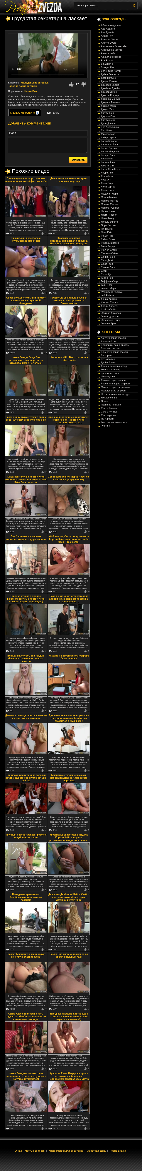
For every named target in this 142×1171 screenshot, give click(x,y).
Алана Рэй (107, 35)
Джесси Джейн (109, 92)
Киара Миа (107, 158)
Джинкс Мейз (108, 106)
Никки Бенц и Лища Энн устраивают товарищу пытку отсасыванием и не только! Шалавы (26, 361)
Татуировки (107, 418)
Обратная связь (96, 1150)
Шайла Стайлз (109, 309)
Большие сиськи (110, 348)
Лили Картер (108, 186)
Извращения (108, 376)
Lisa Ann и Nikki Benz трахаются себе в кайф (69, 359)
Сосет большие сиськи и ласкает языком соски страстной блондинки (26, 300)
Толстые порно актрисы (22, 86)
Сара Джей (107, 260)
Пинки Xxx (107, 228)
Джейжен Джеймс (111, 88)
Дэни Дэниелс (109, 123)
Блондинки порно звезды (115, 345)
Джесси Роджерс (110, 95)
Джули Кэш (107, 113)
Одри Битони (108, 225)
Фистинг (105, 425)
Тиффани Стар (109, 281)
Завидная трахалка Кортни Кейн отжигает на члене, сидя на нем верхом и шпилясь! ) (69, 1016)
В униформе (108, 359)
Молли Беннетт (109, 197)
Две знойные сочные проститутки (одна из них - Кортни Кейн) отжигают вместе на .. (68, 420)
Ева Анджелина (110, 127)
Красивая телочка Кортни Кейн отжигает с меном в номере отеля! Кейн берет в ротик (26, 479)
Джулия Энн (108, 120)
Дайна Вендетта (110, 74)
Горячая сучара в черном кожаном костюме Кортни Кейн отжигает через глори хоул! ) (26, 599)
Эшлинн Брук (108, 323)
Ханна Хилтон (109, 299)
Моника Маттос (109, 200)
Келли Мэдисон (110, 151)
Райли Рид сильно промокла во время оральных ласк (69, 955)
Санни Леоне (108, 256)
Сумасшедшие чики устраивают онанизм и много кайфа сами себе (26, 180)
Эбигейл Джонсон (111, 313)
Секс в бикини (109, 408)
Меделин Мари (109, 193)
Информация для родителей (66, 1150)
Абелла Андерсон (111, 25)
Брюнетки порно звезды (114, 352)
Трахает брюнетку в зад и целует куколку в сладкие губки (25, 955)
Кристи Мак (107, 165)
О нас (18, 1150)
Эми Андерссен (110, 316)
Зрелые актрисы (110, 373)
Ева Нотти (106, 130)
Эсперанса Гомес (110, 320)
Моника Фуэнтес (110, 207)
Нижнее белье (109, 397)
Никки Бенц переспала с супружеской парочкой (25, 239)
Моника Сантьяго (110, 204)
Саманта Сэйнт (109, 253)
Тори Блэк (106, 285)
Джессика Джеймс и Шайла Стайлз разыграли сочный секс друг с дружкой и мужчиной (68, 897)
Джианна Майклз (110, 99)
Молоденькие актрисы (34, 82)
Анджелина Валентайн (113, 46)
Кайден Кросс (108, 137)
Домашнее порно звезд (114, 366)
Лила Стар (107, 183)
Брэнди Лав (107, 67)
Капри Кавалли (109, 141)
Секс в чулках (109, 411)
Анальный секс (109, 341)
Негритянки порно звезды (115, 394)
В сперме (106, 355)
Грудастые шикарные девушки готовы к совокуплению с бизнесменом (68, 300)
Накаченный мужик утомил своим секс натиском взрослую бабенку (26, 418)
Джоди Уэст (107, 109)
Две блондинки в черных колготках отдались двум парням (26, 538)
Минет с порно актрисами (115, 387)
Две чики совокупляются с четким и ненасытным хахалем (26, 717)
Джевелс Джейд (110, 84)
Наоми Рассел (109, 214)
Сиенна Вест (108, 267)
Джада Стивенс (109, 81)
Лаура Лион (107, 172)
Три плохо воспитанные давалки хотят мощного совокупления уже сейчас (26, 778)
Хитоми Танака (109, 302)
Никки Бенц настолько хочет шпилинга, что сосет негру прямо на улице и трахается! (26, 1076)
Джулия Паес (108, 116)
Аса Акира (107, 60)
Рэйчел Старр (109, 249)
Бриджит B (107, 63)
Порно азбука (117, 1150)
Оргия (104, 401)
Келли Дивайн (109, 148)
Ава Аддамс (108, 28)
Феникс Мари (108, 288)
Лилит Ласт (107, 190)
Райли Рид (107, 235)
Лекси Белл (107, 176)
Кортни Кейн (108, 162)
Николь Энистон (110, 221)
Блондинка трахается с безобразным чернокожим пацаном (26, 897)
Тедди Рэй (107, 278)
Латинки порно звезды (113, 380)
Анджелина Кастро (111, 49)
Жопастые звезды (111, 369)
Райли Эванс (108, 239)
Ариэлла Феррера (111, 56)
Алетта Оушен (109, 42)
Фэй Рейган (107, 295)
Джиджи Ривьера (110, 102)
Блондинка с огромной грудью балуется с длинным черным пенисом (25, 658)
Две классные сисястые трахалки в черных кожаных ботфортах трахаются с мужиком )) (69, 718)
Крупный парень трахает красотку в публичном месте (26, 836)
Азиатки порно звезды (113, 338)
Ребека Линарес (110, 242)
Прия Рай (106, 232)
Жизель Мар (108, 134)
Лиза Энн (106, 179)
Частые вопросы (35, 1150)
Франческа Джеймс (112, 292)
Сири (103, 271)
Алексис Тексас (110, 39)
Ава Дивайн (107, 32)
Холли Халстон (109, 306)
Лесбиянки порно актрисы (115, 383)
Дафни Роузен (109, 77)
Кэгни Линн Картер (111, 169)
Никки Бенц (31, 91)
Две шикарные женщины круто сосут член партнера (68, 180)
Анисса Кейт (108, 53)
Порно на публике (111, 404)
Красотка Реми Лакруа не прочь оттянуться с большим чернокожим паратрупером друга (69, 1076)
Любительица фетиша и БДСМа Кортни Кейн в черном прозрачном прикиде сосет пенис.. (69, 837)
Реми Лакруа (108, 246)
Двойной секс (108, 362)
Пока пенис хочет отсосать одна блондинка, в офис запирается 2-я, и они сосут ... (69, 599)
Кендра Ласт (108, 155)
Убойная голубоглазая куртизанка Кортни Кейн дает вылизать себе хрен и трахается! (69, 539)
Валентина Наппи (111, 70)
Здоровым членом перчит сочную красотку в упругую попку (68, 478)
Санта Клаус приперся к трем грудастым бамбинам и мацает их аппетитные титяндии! (26, 1016)
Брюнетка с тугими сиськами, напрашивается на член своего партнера (68, 778)
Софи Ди (106, 274)
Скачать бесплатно (23, 112)
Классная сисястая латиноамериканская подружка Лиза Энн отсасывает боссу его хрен (68, 242)
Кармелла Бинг (109, 144)
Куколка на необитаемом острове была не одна (69, 657)
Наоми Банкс (108, 211)
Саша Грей (107, 264)
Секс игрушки (108, 415)
